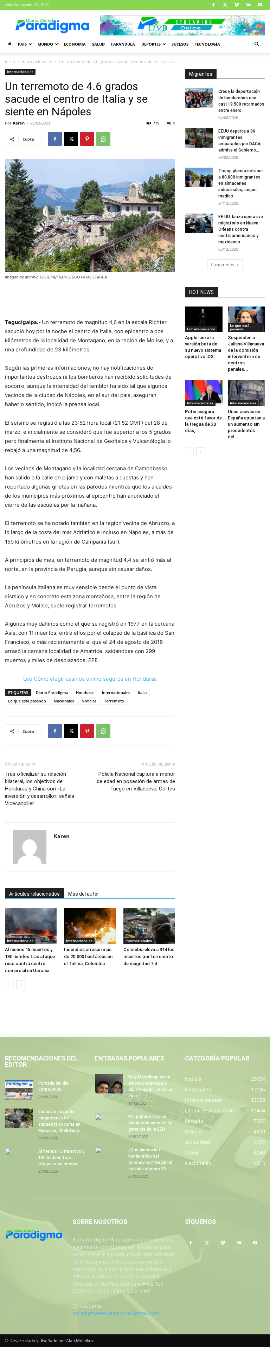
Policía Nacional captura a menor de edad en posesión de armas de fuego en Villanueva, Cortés (136, 781)
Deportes (151, 44)
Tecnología (207, 44)
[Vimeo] (236, 5)
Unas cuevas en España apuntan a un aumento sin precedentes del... (246, 424)
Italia (142, 692)
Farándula (123, 44)
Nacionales (64, 700)
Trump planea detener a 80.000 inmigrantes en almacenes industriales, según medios (240, 183)
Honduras (85, 692)
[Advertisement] (90, 299)
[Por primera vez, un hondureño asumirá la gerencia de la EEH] (109, 1123)
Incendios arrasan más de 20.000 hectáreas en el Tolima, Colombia (88, 956)
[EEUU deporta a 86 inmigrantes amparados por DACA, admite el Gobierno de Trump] (199, 138)
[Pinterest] (87, 139)
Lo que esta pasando (27, 700)
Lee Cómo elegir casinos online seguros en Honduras (90, 678)
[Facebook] (213, 5)
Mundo (45, 44)
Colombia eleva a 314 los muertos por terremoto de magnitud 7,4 (148, 956)
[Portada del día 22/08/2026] (19, 1090)
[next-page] (20, 984)
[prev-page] (9, 984)
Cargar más (222, 265)
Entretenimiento (201, 328)
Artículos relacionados (34, 894)
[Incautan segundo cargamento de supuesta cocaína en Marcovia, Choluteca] (19, 1118)
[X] (225, 5)
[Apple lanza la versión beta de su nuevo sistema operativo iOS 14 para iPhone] (204, 319)
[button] (256, 44)
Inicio (10, 62)
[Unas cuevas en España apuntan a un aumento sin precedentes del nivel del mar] (246, 393)
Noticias (89, 700)
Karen (19, 123)
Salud (98, 44)
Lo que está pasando (240, 327)
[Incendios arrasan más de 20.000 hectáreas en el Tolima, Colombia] (90, 926)
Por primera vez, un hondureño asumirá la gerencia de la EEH (149, 1123)
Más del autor (83, 894)
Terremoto (114, 700)
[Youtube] (260, 5)
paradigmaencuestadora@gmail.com (115, 1313)
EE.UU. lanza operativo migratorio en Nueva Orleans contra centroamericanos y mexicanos (240, 229)
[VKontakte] (248, 5)
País (22, 44)
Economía (75, 44)
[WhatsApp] (103, 139)
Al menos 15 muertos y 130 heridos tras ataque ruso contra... (61, 1157)
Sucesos (180, 44)
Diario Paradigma (52, 692)
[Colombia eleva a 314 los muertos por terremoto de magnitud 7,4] (149, 926)
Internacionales (37, 62)
